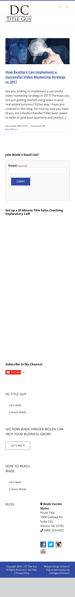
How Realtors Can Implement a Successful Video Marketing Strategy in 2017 (35, 77)
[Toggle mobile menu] (68, 6)
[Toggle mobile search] (60, 6)
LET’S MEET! (18, 445)
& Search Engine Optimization (58, 568)
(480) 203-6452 (54, 530)
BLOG (9, 504)
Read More (11, 129)
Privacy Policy (22, 573)
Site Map (32, 569)
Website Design (52, 566)
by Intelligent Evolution (60, 571)
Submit (20, 181)
